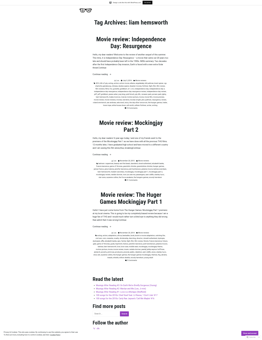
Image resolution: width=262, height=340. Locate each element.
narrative (126, 100)
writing (154, 105)
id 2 (132, 89)
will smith (130, 105)
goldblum (123, 89)
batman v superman (105, 163)
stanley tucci (159, 175)
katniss (100, 247)
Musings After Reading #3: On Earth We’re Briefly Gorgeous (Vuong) (126, 285)
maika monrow (114, 97)
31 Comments (132, 180)
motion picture (132, 97)
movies (119, 100)
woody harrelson (155, 177)
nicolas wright (135, 100)
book (132, 235)
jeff (95, 94)
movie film (148, 97)
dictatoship (124, 238)
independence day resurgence (105, 91)
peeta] (143, 249)
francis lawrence (102, 166)
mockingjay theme (155, 247)
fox (111, 89)
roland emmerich (99, 103)
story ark (96, 255)
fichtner (145, 86)
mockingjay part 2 (155, 172)
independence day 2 (157, 89)
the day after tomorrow (138, 103)
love (118, 247)
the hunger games (155, 103)
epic (119, 241)
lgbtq (164, 94)
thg (159, 255)
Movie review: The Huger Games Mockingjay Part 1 (131, 198)
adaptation (112, 235)
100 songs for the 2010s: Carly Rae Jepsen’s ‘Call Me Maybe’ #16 (125, 298)
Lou (117, 80)
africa (119, 235)
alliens (132, 83)
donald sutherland (150, 238)
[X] (94, 329)
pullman (148, 100)
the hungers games (141, 177)
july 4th (137, 94)
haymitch (118, 244)
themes (154, 255)
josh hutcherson (135, 169)
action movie (124, 83)
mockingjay (129, 172)
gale (94, 244)
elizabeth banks (158, 163)
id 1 (129, 89)
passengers (140, 175)
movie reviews (110, 100)
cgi (165, 83)
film (154, 86)
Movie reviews (140, 80)
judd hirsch (130, 94)
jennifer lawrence (121, 169)
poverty (104, 252)
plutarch (97, 252)
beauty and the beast (122, 163)
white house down (119, 105)
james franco (99, 169)
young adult (148, 258)
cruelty (116, 238)
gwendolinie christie (144, 166)
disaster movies (136, 86)
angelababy (140, 83)
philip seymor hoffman (155, 249)
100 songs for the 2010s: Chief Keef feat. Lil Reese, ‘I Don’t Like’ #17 (126, 295)
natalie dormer (116, 175)
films (107, 89)
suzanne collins (112, 177)
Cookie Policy (55, 335)
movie (141, 97)
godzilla (116, 89)
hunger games (158, 166)
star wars (102, 177)
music (126, 249)
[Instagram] (98, 329)
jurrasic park (156, 94)
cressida (110, 238)
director (140, 238)
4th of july (104, 83)
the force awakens (126, 177)
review (163, 100)
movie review (99, 100)
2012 (97, 83)
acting (110, 83)
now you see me (129, 175)
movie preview (158, 97)
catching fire (160, 235)
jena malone (109, 169)
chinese (115, 86)
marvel (123, 97)
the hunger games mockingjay (139, 255)
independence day (142, 89)
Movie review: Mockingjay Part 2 (131, 126)
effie (102, 241)
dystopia (161, 238)
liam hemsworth (102, 97)
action (116, 83)
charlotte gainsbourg (103, 86)
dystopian (96, 241)
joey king (121, 94)
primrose (110, 252)
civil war (99, 238)
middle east (133, 247)
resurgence (156, 100)
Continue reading (100, 74)
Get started (147, 2)
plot (143, 100)
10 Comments (132, 108)
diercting (132, 238)
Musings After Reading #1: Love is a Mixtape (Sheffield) (121, 292)
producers (119, 252)
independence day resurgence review (132, 91)
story (127, 103)
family (123, 241)
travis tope (107, 105)
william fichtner (140, 105)
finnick (146, 241)
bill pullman (149, 83)
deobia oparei (123, 86)
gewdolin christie (129, 166)
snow (154, 252)
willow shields (124, 258)
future (165, 241)
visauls (109, 258)
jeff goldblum (103, 94)
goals (112, 244)
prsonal (126, 252)
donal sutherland (144, 163)
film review (161, 86)
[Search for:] (106, 313)
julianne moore (147, 169)
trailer (165, 103)
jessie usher (113, 94)
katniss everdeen (160, 169)
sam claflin (150, 175)
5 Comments (132, 260)
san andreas (111, 103)
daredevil (134, 163)
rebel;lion (138, 252)
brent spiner (158, 83)
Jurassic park (146, 94)
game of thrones (116, 166)
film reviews (100, 89)
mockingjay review (103, 175)
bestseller (126, 235)
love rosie (124, 247)
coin (104, 238)
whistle (116, 258)
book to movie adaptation (145, 235)
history (125, 244)
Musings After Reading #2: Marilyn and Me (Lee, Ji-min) (121, 288)
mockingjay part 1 (141, 172)
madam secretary (117, 172)
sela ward (120, 103)
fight (150, 86)
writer (149, 105)
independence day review (156, 91)
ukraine (164, 255)
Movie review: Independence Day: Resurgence (131, 43)
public (132, 252)
